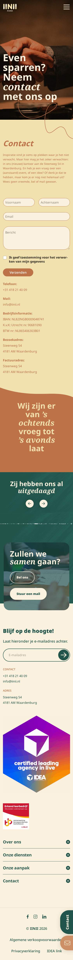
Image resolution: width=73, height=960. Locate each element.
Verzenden (18, 272)
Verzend (63, 655)
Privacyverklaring (25, 951)
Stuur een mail (28, 594)
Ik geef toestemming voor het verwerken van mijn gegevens (38, 259)
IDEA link (54, 951)
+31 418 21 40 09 (15, 676)
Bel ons (22, 577)
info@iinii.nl (11, 681)
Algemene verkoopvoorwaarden (36, 939)
